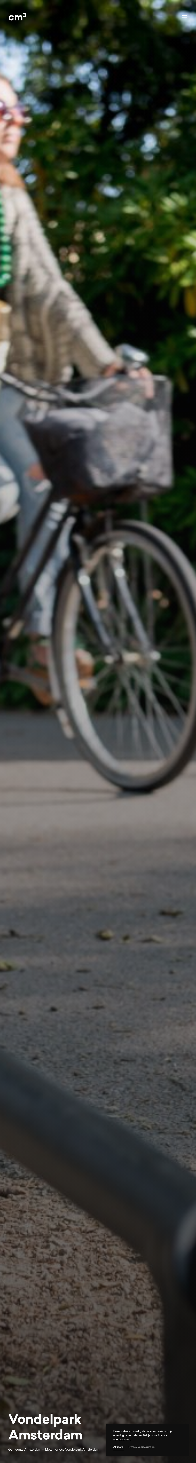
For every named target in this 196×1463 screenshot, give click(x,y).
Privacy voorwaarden (141, 1447)
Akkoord (118, 1447)
